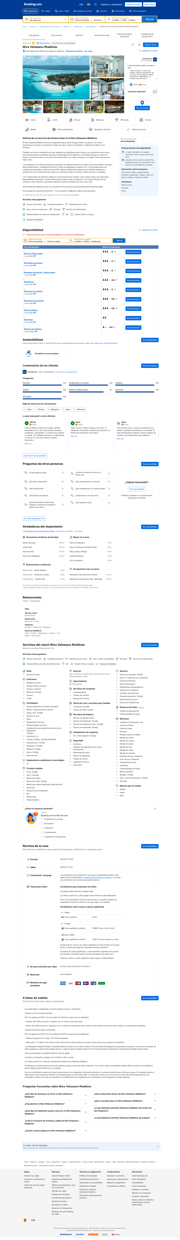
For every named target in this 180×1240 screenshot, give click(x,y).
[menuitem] (30, 11)
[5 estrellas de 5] (27, 43)
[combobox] (46, 20)
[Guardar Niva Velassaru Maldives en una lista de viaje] (133, 45)
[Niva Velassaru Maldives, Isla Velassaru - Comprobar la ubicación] (24, 51)
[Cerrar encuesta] (155, 808)
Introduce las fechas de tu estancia (98, 877)
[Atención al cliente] (95, 4)
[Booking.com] (33, 4)
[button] (142, 105)
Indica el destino (35, 18)
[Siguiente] (157, 79)
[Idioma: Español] (89, 4)
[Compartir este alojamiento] (139, 45)
